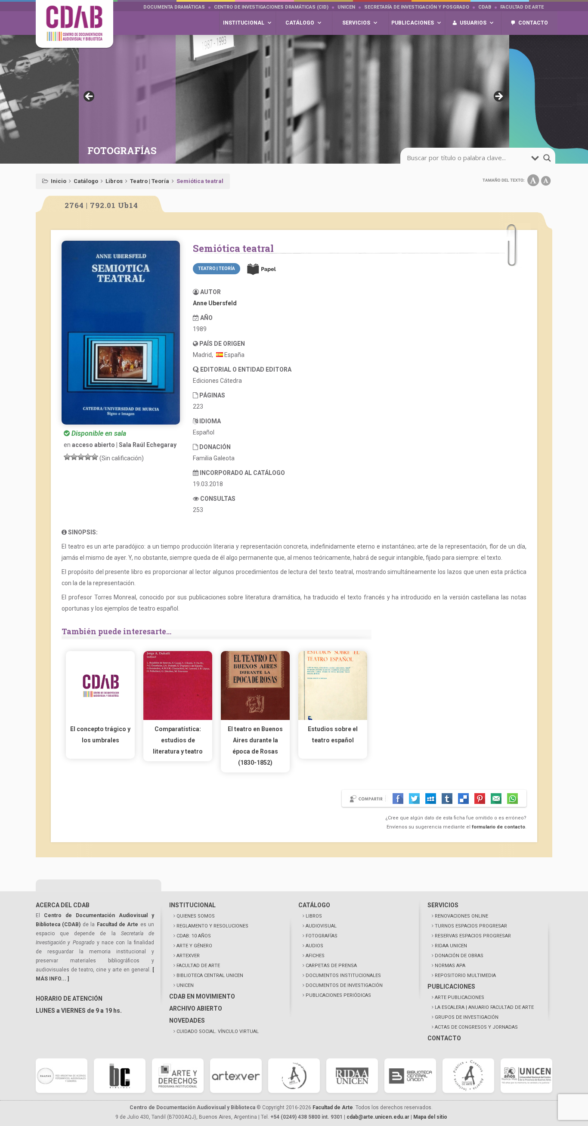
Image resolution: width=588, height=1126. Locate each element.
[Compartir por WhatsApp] (512, 798)
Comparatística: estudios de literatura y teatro (178, 740)
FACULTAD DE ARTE (198, 965)
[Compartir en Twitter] (414, 798)
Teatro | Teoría (149, 181)
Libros (114, 181)
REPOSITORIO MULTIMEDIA (465, 975)
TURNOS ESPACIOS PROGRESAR (471, 926)
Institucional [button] (243, 23)
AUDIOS (314, 946)
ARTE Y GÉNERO (194, 946)
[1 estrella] (67, 456)
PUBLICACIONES (451, 986)
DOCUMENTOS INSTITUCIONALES (343, 975)
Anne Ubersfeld (215, 303)
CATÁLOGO (314, 905)
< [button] (89, 96)
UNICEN (346, 7)
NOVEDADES (187, 1020)
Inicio (58, 181)
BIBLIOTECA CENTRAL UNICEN (209, 975)
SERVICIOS (442, 905)
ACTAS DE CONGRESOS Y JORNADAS (476, 1027)
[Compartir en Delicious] (463, 798)
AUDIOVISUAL (321, 926)
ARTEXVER (188, 955)
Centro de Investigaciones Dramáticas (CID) (271, 7)
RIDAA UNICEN (451, 946)
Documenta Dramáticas (174, 7)
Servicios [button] (356, 23)
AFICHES (315, 955)
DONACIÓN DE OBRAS (459, 955)
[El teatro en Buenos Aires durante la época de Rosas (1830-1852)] (255, 717)
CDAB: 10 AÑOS (193, 936)
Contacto (533, 23)
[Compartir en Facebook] (398, 798)
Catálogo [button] (299, 23)
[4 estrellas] (87, 456)
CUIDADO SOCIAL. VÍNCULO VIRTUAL (217, 1031)
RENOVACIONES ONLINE (461, 916)
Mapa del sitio (430, 1117)
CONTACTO (444, 1038)
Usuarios (473, 23)
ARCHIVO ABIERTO (195, 1008)
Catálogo (86, 181)
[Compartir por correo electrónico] (496, 798)
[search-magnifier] (547, 158)
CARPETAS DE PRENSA (331, 965)
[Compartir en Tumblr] (447, 798)
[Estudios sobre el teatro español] (332, 717)
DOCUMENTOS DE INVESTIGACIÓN (344, 985)
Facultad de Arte (522, 7)
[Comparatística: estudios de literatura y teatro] (177, 717)
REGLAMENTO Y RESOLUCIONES (212, 926)
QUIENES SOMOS (195, 916)
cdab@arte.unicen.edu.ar (378, 1117)
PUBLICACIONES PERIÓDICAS (338, 995)
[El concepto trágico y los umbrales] (100, 717)
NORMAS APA (450, 965)
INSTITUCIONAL (192, 905)
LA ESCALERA (484, 1007)
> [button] (498, 96)
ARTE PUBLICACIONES (459, 997)
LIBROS (314, 916)
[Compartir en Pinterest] (479, 798)
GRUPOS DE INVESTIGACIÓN (466, 1017)
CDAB (484, 7)
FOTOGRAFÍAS (321, 936)
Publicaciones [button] (412, 23)
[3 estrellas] (80, 456)
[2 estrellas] (74, 456)
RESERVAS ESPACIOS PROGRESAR (473, 936)
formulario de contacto (498, 827)
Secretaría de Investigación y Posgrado (416, 7)
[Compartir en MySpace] (430, 798)
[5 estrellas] (94, 456)
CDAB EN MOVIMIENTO (202, 996)
